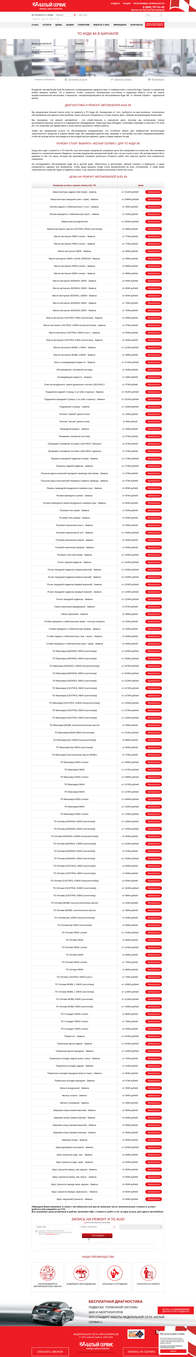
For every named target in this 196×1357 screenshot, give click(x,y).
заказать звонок (50, 1351)
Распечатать (158, 79)
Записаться (153, 192)
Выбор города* (126, 46)
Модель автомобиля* (42, 51)
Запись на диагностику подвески (154, 24)
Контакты (136, 25)
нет (85, 15)
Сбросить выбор (122, 79)
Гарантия (83, 25)
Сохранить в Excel (77, 79)
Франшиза (120, 25)
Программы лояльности (149, 3)
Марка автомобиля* (42, 43)
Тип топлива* (38, 60)
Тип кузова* (37, 68)
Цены (58, 25)
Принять (173, 1351)
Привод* (79, 43)
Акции (127, 3)
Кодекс (115, 3)
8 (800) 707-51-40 (153, 7)
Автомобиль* (82, 60)
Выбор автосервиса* (129, 54)
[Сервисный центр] (141, 1227)
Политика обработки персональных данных (96, 1352)
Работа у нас (101, 25)
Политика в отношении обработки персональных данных (171, 1346)
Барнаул (60, 15)
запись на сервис (141, 1351)
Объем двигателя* (84, 51)
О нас (35, 25)
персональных (50, 1234)
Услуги (47, 25)
